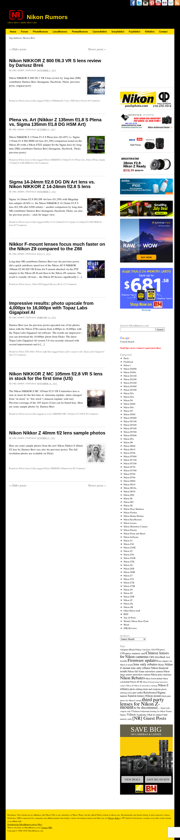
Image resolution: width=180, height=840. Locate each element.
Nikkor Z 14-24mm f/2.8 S (56, 221)
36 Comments (93, 100)
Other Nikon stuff (38, 351)
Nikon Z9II (129, 596)
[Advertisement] (146, 61)
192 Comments (41, 162)
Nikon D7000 (130, 456)
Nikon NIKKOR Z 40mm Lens (58, 468)
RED (126, 614)
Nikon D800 (129, 480)
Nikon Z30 (129, 544)
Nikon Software (131, 537)
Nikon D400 (129, 403)
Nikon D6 (128, 442)
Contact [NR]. (47, 827)
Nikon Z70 (129, 579)
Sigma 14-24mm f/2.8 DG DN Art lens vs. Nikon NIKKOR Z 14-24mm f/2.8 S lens (52, 184)
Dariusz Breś (56, 284)
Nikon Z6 (128, 565)
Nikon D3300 (130, 382)
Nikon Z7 (128, 575)
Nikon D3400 (130, 386)
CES (153, 649)
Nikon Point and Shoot (134, 533)
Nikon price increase (161, 674)
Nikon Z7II (23, 351)
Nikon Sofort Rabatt (153, 678)
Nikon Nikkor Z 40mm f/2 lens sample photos (57, 433)
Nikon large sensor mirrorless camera (145, 673)
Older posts (17, 49)
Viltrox (131, 714)
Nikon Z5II (129, 561)
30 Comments (92, 413)
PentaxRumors (80, 31)
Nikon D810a (130, 487)
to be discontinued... (147, 707)
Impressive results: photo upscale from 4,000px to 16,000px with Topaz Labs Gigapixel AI (51, 308)
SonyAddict (117, 31)
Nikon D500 (129, 414)
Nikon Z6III (129, 572)
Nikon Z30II (129, 547)
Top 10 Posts (130, 617)
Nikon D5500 (130, 431)
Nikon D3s (129, 393)
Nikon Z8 (128, 589)
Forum (24, 31)
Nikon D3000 (130, 368)
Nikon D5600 (130, 435)
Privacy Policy (114, 818)
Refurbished (150, 692)
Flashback (128, 361)
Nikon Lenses (24, 100)
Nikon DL (128, 505)
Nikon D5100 (130, 421)
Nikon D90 (129, 494)
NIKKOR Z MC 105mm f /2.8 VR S (69, 413)
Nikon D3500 (130, 389)
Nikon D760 (129, 473)
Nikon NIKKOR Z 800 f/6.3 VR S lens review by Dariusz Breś (55, 63)
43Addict (149, 31)
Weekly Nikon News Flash (136, 621)
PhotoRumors (40, 31)
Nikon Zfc (128, 603)
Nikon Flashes (130, 512)
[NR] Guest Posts (78, 100)
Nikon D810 (129, 484)
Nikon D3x (129, 396)
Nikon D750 (129, 466)
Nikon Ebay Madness (134, 509)
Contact (163, 31)
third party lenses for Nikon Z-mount (142, 703)
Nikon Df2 (129, 502)
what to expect (155, 714)
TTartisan (135, 711)
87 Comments (20, 225)
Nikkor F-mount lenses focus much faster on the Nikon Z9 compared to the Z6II (57, 246)
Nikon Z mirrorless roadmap (146, 685)
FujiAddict (134, 31)
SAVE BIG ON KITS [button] (158, 779)
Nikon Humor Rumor (134, 516)
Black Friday (135, 649)
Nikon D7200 (130, 463)
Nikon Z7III (129, 586)
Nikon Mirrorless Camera (135, 526)
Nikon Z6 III (136, 681)
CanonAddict (100, 31)
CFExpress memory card (132, 653)
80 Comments (79, 468)
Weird (126, 624)
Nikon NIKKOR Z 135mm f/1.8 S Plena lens (64, 159)
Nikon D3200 (130, 379)
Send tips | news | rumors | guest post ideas (140, 347)
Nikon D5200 (130, 424)
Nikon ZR (128, 607)
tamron (123, 696)
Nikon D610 (129, 449)
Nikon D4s (129, 407)
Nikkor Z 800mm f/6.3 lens (56, 100)
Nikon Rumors (47, 17)
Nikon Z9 (36, 284)
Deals (126, 358)
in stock (48, 413)
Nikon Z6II (129, 568)
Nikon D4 (128, 400)
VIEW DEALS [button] (132, 779)
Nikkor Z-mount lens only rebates (146, 666)
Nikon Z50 (129, 554)
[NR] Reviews (130, 628)
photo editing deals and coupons (145, 689)
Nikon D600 (129, 445)
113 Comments (70, 284)
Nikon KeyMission (133, 519)
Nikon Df (128, 498)
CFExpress (160, 649)
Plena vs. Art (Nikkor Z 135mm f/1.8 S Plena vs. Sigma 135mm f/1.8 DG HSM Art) (55, 122)
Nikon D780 (129, 477)
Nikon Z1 (128, 540)
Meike (161, 664)
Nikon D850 (129, 491)
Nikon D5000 (130, 417)
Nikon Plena (92, 159)
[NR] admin (18, 70)
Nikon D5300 (130, 428)
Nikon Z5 (128, 551)
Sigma (161, 692)
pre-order (138, 692)
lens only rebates (145, 664)
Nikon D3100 (130, 375)
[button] (146, 760)
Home (13, 31)
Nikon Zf (128, 600)
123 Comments (19, 354)
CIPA (152, 657)
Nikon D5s (129, 438)
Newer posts (97, 49)
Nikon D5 (128, 410)
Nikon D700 (129, 452)
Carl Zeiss (146, 649)
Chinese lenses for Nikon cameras (144, 654)
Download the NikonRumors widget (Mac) (24, 824)
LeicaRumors (60, 31)
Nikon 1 (127, 365)
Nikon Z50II (129, 558)
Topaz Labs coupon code (71, 351)
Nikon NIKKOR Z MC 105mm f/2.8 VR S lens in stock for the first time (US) (55, 376)
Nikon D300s (130, 372)
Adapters (124, 649)
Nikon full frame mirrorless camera (145, 671)
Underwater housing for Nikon (152, 711)
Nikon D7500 (130, 470)
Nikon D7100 (130, 459)
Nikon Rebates (132, 678)
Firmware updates (143, 660)
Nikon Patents (130, 530)
